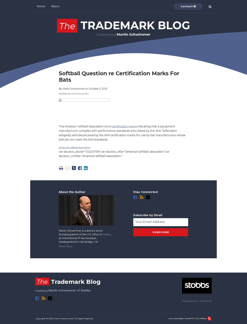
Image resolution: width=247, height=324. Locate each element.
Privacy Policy (189, 301)
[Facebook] (135, 197)
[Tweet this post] (74, 168)
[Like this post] (80, 168)
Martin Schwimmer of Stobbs (69, 290)
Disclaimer (206, 301)
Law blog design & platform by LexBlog (187, 318)
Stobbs (106, 234)
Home (41, 6)
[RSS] (141, 197)
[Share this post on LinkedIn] (86, 168)
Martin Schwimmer (133, 34)
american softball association (74, 147)
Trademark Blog (124, 25)
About (55, 6)
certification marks (124, 126)
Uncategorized (80, 93)
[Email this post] (67, 168)
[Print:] (61, 168)
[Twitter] (148, 197)
